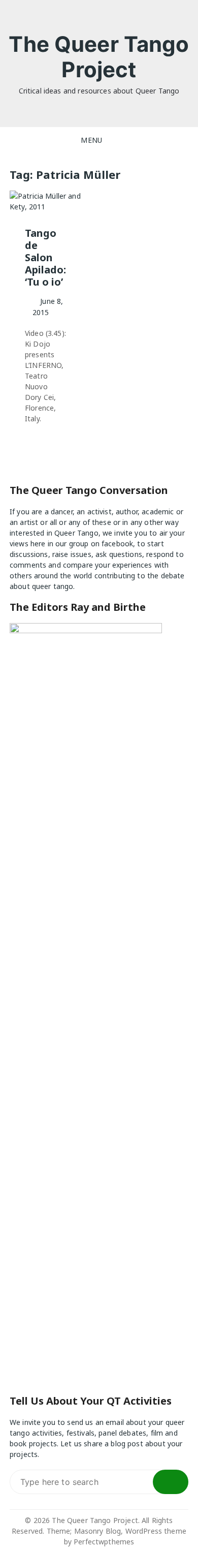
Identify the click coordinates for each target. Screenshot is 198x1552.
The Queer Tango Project (99, 56)
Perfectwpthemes (104, 1541)
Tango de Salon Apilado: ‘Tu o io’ (45, 257)
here (38, 543)
